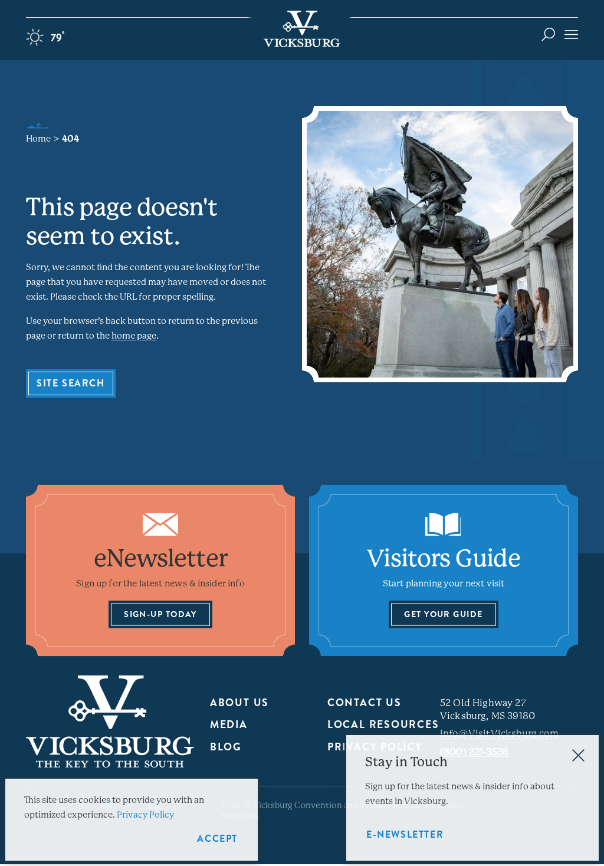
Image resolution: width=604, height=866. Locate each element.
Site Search (71, 383)
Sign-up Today (160, 614)
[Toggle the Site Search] (548, 34)
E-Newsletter (405, 834)
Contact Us (364, 703)
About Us (239, 703)
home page (133, 335)
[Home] (302, 29)
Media (229, 724)
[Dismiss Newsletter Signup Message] (578, 755)
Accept (217, 838)
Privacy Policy (145, 814)
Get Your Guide (443, 614)
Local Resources (383, 724)
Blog (225, 747)
